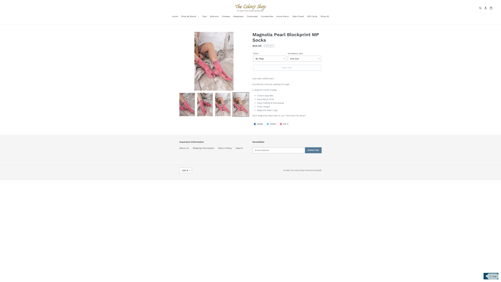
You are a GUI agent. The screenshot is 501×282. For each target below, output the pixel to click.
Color (256, 53)
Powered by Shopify (313, 170)
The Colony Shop (297, 170)
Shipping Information (203, 148)
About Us (184, 148)
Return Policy (225, 148)
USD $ (185, 170)
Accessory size (295, 53)
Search (239, 148)
